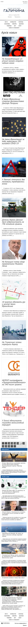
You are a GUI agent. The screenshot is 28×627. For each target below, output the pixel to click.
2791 (24, 443)
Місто (6, 22)
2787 (12, 443)
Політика (21, 22)
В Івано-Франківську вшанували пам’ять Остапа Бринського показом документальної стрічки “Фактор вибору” (13, 465)
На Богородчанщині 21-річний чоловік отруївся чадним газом (12, 60)
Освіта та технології (14, 27)
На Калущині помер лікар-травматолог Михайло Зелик (13, 263)
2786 (9, 443)
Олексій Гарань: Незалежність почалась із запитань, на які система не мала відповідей (13, 513)
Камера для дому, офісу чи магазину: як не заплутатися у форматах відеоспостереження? (13, 492)
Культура (14, 24)
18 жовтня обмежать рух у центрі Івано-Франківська (13, 304)
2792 (3, 446)
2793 (6, 446)
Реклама (10, 17)
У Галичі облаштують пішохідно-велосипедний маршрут (13, 422)
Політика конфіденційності (21, 623)
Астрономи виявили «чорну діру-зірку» (13, 578)
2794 (9, 446)
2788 (15, 443)
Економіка (7, 24)
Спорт (19, 25)
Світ (15, 25)
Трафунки (9, 25)
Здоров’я (21, 24)
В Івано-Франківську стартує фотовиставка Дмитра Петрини (13, 101)
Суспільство (13, 22)
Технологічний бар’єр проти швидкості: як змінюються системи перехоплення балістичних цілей (13, 556)
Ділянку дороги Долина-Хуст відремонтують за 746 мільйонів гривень (13, 221)
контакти (25, 2)
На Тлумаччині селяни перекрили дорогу (11, 343)
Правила (25, 625)
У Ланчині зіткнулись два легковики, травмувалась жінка (13, 181)
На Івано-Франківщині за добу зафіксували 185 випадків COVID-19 (13, 141)
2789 (18, 443)
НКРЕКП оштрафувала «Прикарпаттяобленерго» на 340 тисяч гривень (14, 382)
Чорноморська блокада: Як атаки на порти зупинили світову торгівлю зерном (12, 535)
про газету (25, 1)
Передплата (17, 17)
